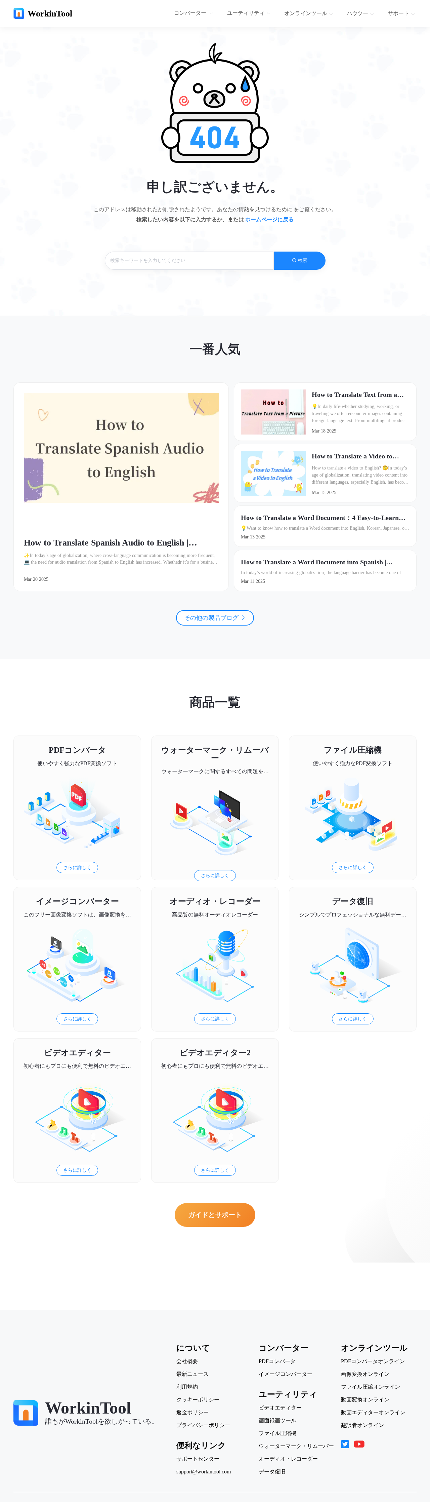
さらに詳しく (77, 867)
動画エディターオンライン (373, 1412)
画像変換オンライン (365, 1374)
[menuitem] (194, 13)
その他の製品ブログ (212, 617)
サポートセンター (197, 1459)
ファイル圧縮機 (277, 1433)
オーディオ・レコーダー (288, 1459)
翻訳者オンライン (362, 1425)
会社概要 (187, 1361)
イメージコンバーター (285, 1374)
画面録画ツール (277, 1420)
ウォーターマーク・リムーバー (296, 1446)
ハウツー (357, 13)
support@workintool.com (203, 1471)
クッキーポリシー (197, 1399)
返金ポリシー (192, 1412)
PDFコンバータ (277, 1361)
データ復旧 (272, 1471)
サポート (398, 13)
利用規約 (187, 1387)
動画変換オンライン (365, 1399)
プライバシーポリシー (203, 1425)
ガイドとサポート (215, 1214)
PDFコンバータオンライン (373, 1361)
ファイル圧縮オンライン (370, 1387)
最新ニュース (192, 1374)
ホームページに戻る (269, 219)
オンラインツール (305, 13)
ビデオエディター (280, 1408)
